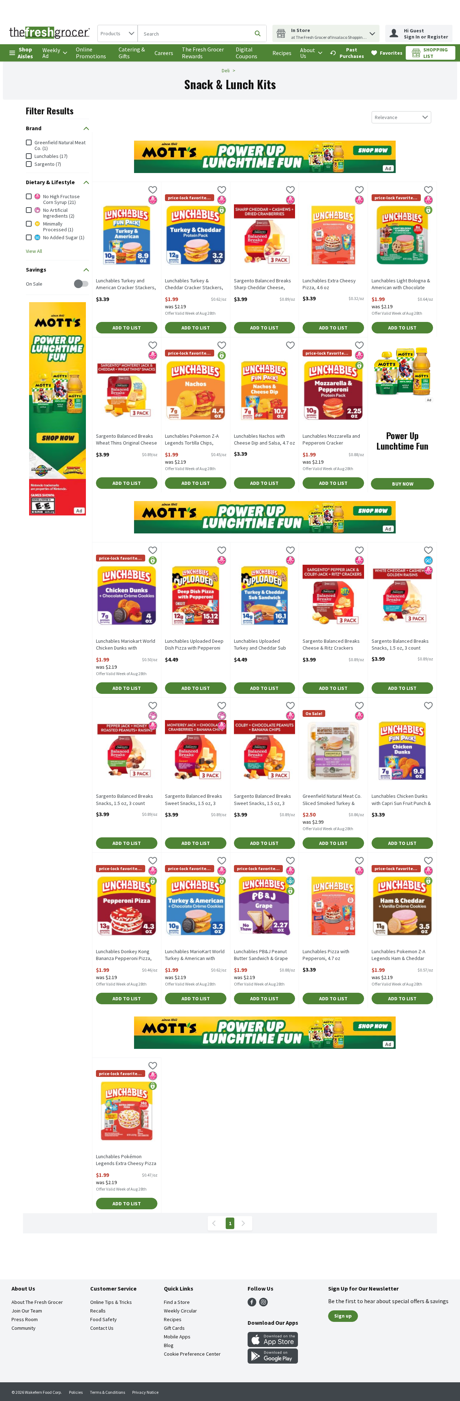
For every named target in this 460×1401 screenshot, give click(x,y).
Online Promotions (91, 53)
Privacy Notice (145, 1392)
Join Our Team (27, 1310)
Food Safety (103, 1319)
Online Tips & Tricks (111, 1302)
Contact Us (102, 1328)
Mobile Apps (177, 1336)
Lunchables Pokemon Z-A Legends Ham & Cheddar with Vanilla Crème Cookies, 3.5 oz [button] (401, 955)
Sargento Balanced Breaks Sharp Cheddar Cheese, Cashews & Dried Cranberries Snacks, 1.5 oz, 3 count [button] (263, 284)
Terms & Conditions (107, 1392)
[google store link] (273, 1361)
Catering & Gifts (132, 53)
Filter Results (50, 110)
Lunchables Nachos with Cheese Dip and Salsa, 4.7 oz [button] (264, 439)
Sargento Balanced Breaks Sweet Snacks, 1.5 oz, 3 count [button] (193, 800)
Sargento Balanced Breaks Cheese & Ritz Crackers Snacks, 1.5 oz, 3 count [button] (331, 645)
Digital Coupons (246, 53)
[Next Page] (244, 1223)
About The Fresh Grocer (37, 1302)
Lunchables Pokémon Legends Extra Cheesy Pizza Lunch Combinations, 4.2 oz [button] (126, 1160)
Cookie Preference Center (192, 1354)
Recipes (281, 52)
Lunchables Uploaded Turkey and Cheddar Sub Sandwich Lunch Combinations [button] (262, 645)
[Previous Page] (215, 1223)
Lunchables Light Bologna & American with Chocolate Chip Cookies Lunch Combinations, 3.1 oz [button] (401, 284)
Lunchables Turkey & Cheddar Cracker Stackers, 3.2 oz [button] (194, 284)
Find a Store (177, 1302)
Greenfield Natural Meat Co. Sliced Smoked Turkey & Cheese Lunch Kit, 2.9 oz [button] (332, 800)
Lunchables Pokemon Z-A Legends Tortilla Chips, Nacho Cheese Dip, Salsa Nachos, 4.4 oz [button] (193, 440)
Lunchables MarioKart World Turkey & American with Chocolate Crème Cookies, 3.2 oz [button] (195, 955)
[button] (372, 32)
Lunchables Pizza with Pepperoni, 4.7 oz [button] (331, 955)
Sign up (343, 1316)
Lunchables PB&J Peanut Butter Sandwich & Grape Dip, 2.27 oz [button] (262, 955)
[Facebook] (252, 1304)
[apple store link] (273, 1344)
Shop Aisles (25, 53)
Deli (226, 70)
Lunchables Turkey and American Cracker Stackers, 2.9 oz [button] (126, 284)
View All (34, 251)
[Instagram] (263, 1304)
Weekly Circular (180, 1310)
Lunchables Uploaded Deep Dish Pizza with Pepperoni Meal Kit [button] (194, 645)
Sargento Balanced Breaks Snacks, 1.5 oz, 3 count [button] (400, 644)
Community (24, 1328)
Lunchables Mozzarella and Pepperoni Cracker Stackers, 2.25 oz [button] (331, 440)
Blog (169, 1345)
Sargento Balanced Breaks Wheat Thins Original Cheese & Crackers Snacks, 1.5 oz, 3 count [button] (126, 440)
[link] (347, 53)
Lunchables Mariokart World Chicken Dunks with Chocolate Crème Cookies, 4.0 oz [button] (125, 645)
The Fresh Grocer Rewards (203, 53)
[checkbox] (29, 284)
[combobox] (117, 33)
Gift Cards (174, 1328)
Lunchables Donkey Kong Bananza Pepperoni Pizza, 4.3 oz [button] (124, 955)
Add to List (126, 327)
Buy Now (402, 484)
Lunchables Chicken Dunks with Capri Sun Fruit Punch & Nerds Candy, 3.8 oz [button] (401, 800)
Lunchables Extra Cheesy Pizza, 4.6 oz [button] (331, 284)
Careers (164, 52)
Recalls (98, 1310)
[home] (51, 33)
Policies (76, 1392)
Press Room (25, 1319)
